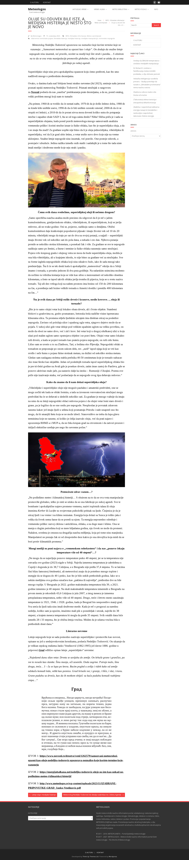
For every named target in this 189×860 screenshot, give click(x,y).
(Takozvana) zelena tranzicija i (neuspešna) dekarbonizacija (145, 101)
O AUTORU (34, 2)
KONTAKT (47, 2)
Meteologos (37, 36)
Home (99, 20)
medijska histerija (74, 38)
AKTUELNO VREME (79, 9)
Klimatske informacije (117, 20)
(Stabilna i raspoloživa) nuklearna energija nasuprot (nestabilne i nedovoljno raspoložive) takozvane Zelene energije (146, 111)
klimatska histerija (60, 38)
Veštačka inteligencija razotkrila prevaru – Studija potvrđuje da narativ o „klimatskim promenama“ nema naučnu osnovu (146, 83)
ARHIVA (133, 131)
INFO (156, 9)
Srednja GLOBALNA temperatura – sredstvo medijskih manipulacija (146, 62)
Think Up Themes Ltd (91, 856)
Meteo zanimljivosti (101, 23)
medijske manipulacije (89, 38)
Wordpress (113, 856)
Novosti (35, 92)
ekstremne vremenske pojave (42, 38)
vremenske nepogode (107, 38)
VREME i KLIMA (99, 9)
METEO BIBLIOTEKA (119, 9)
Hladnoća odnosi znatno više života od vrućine (144, 93)
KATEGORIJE (32, 813)
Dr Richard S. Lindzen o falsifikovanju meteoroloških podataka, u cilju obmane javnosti (146, 71)
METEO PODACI (141, 9)
